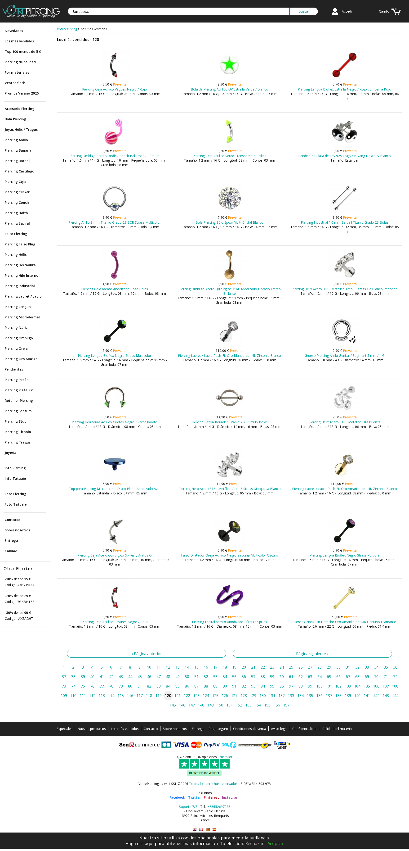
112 (92, 695)
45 (140, 676)
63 (310, 676)
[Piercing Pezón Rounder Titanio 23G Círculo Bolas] (229, 412)
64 (319, 676)
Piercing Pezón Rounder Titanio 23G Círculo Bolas (229, 422)
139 (348, 695)
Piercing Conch (17, 202)
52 (206, 676)
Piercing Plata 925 (19, 390)
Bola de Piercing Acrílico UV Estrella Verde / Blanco (229, 89)
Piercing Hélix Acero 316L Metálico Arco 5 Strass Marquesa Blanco (229, 488)
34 (376, 667)
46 (149, 676)
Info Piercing (15, 468)
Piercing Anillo (16, 140)
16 (206, 667)
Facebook (177, 797)
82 (149, 686)
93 (253, 686)
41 (102, 676)
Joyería (10, 452)
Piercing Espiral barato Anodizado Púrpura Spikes (229, 622)
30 (338, 667)
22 (263, 667)
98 (300, 686)
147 (191, 705)
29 (329, 667)
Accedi (347, 11)
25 (291, 667)
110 (73, 695)
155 (267, 705)
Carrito (384, 11)
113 (101, 695)
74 (73, 686)
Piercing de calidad (20, 62)
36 (395, 667)
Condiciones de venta (249, 728)
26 (300, 667)
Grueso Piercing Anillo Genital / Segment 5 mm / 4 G (345, 355)
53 (215, 676)
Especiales (64, 728)
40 (92, 676)
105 (367, 686)
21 (253, 667)
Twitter (194, 797)
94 (263, 686)
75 (83, 686)
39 (83, 676)
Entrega (11, 540)
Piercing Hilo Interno (21, 275)
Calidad (11, 551)
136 (319, 695)
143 (385, 695)
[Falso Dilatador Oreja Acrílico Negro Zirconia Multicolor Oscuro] (229, 545)
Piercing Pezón (17, 379)
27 (310, 667)
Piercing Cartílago (19, 171)
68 (357, 676)
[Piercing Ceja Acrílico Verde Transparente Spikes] (229, 146)
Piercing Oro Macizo (21, 359)
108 (395, 686)
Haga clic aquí (139, 843)
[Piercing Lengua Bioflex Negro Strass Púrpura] (344, 545)
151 (229, 705)
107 (385, 686)
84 (168, 686)
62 (300, 676)
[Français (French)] (201, 829)
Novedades (14, 30)
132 (281, 695)
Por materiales (17, 72)
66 (338, 676)
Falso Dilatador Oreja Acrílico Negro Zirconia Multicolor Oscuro (229, 555)
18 (225, 667)
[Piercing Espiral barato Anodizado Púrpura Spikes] (229, 612)
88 (206, 686)
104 (357, 686)
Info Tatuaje (15, 478)
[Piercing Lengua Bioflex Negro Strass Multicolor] (114, 345)
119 (158, 695)
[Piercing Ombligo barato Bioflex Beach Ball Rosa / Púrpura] (114, 146)
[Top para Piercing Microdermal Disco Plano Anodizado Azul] (114, 478)
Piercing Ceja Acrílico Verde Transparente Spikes (229, 156)
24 (282, 667)
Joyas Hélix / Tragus (21, 129)
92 (244, 686)
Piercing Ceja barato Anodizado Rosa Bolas (114, 289)
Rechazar (254, 843)
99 (310, 686)
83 (158, 686)
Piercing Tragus (18, 442)
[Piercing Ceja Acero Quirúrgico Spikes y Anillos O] (114, 545)
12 (168, 667)
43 (121, 676)
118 (149, 695)
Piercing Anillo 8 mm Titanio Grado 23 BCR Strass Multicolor (114, 222)
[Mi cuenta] (334, 15)
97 (291, 686)
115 (120, 695)
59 (272, 676)
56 (244, 676)
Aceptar (275, 843)
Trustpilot (225, 757)
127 (234, 695)
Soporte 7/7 (188, 806)
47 (158, 676)
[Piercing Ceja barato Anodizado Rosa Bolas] (114, 279)
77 (102, 686)
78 (111, 686)
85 (177, 686)
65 (329, 676)
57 (253, 676)
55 (234, 676)
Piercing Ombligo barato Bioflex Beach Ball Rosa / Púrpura (115, 156)
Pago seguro (218, 728)
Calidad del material (337, 728)
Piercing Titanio (18, 432)
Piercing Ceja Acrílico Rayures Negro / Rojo (115, 622)
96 (282, 686)
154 (258, 705)
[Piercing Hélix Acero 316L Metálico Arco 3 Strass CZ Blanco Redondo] (344, 279)
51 (196, 676)
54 (225, 676)
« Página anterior (146, 653)
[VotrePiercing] (31, 16)
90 (225, 686)
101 (329, 686)
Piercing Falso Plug (20, 244)
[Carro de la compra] (396, 15)
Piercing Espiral (17, 223)
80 (130, 686)
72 (395, 676)
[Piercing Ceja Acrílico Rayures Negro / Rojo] (114, 612)
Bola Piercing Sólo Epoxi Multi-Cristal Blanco (229, 222)
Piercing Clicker (17, 192)
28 (319, 667)
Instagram (231, 797)
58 (263, 676)
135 (310, 695)
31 (348, 667)
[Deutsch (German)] (208, 829)
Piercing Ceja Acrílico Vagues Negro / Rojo (114, 89)
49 (177, 676)
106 (376, 686)
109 (64, 695)
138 (338, 695)
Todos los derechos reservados (213, 783)
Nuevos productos (91, 728)
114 (111, 695)
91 (234, 686)
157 (286, 705)
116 (130, 695)
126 (225, 695)
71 (386, 676)
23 (272, 667)
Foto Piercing (15, 494)
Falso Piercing (16, 233)
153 (248, 705)
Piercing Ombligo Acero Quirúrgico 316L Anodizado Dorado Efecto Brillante (229, 291)
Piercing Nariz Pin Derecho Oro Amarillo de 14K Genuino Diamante (344, 622)
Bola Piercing (15, 119)
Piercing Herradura (20, 265)
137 (329, 695)
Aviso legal (279, 728)
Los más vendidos (19, 41)
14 (187, 667)
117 (139, 695)
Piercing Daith (16, 213)
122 (187, 695)
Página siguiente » (312, 653)
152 (239, 705)
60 (282, 676)
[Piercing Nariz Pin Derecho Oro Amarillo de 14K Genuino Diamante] (344, 612)
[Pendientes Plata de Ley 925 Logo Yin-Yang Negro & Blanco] (344, 146)
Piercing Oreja (16, 348)
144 (395, 695)
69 (367, 676)
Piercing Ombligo (19, 338)
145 (172, 705)
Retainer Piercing (19, 400)
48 (168, 676)
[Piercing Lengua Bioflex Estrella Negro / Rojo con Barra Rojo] (344, 79)
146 (182, 705)
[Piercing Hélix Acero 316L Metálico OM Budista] (344, 412)
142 (376, 695)
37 (64, 676)
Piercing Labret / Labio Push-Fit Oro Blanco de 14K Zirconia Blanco (229, 355)
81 (140, 686)
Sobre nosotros (17, 530)
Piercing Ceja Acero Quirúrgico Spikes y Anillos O (114, 555)
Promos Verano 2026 (22, 93)
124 (206, 695)
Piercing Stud (16, 421)
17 (215, 667)
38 (73, 676)
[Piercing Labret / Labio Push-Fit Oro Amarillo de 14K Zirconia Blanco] (344, 478)
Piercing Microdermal (22, 317)
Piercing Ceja (15, 181)
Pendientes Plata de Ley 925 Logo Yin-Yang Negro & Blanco (344, 156)
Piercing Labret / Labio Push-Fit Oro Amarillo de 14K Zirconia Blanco (344, 488)
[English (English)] (194, 829)
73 (64, 686)
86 (187, 686)
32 (357, 667)
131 (272, 695)
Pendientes (14, 369)
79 (121, 686)
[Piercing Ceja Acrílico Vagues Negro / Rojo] (114, 79)
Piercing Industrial (20, 286)
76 (92, 686)
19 (234, 667)
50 (187, 676)
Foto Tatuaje (16, 504)
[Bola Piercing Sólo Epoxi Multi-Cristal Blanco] (229, 212)
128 (243, 695)
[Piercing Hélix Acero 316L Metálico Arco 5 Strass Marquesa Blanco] (229, 478)
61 (291, 676)
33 (367, 667)
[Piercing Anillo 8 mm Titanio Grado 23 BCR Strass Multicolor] (114, 212)
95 (272, 686)
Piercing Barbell (17, 160)
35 (386, 667)
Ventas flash (15, 83)
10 (149, 667)
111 (83, 695)
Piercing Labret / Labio (23, 296)
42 (111, 676)
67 (348, 676)
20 (244, 667)
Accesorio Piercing (19, 108)
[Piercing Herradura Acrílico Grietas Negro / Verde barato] (114, 412)
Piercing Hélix (16, 254)
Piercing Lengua (18, 306)
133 (291, 695)
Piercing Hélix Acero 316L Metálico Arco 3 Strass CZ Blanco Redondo (345, 289)
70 (376, 676)
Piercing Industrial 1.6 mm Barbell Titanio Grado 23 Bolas (344, 222)
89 (215, 686)
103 (348, 686)
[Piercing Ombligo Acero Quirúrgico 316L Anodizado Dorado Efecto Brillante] (229, 279)
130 (262, 695)
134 (300, 695)
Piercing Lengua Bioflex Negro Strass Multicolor (114, 355)
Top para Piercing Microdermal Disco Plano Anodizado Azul (114, 488)
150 (220, 705)
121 (177, 695)
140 (357, 695)
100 (319, 686)
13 (177, 667)
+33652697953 (218, 806)
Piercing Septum (18, 411)
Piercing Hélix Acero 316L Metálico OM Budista (344, 422)
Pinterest (211, 797)
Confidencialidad (304, 728)
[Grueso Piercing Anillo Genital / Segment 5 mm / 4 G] (344, 345)
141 (367, 695)
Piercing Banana (18, 150)
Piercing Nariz (16, 327)
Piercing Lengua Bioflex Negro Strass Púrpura (345, 555)
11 (158, 667)
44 (130, 676)
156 (277, 705)
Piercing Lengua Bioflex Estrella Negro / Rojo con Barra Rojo (344, 89)
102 (338, 686)
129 (253, 695)
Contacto (12, 519)
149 (210, 705)
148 (201, 705)
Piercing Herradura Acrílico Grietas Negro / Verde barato (114, 422)
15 (196, 667)
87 (196, 686)
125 (215, 695)
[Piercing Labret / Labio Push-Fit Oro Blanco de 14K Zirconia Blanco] (229, 345)
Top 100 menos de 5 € (23, 51)
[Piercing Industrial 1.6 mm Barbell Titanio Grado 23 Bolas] (344, 212)
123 (196, 695)
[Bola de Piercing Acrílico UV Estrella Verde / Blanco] (229, 79)
